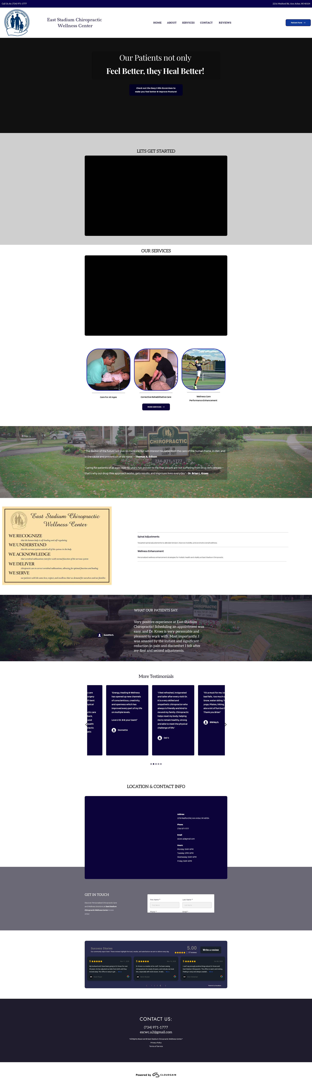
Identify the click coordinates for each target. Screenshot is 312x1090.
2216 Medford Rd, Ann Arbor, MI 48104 (291, 4)
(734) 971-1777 (19, 4)
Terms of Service (156, 1046)
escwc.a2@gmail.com (156, 1032)
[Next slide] (225, 725)
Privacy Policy (156, 1042)
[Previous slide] (87, 725)
